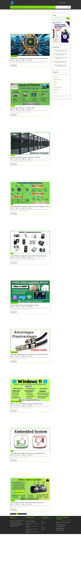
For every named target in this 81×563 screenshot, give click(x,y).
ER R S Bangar (19, 60)
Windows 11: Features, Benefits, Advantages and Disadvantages (27, 403)
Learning (13, 7)
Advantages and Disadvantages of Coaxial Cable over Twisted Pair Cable (29, 354)
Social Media (57, 89)
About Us (28, 7)
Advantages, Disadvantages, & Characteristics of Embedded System (28, 453)
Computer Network (14, 352)
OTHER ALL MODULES (60, 530)
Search (54, 15)
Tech (23, 7)
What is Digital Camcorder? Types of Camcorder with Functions (27, 502)
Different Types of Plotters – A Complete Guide (22, 107)
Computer (12, 105)
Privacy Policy (43, 7)
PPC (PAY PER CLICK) (60, 526)
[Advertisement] (30, 22)
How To (19, 7)
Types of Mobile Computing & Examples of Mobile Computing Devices (28, 255)
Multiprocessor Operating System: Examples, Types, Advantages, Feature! (29, 58)
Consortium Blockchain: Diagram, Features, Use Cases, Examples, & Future (30, 206)
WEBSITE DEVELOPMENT (61, 528)
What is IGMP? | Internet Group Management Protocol (25, 305)
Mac (56, 84)
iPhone (56, 82)
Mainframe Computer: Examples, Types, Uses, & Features (25, 157)
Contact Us (35, 7)
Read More (14, 65)
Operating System (14, 56)
